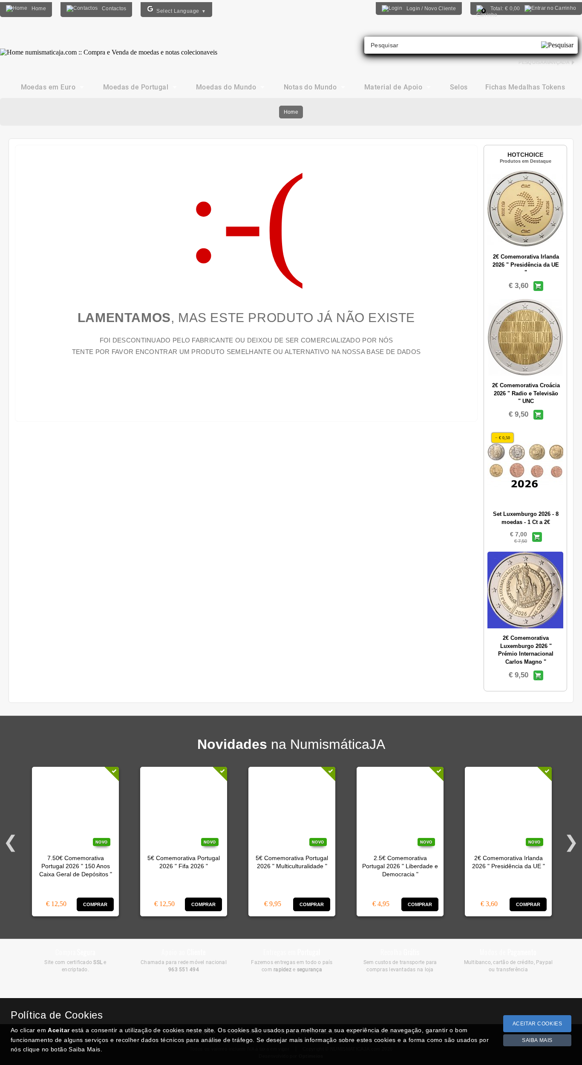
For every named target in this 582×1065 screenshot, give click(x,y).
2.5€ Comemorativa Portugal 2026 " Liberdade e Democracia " (400, 866)
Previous (10, 840)
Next (571, 840)
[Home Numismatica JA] (108, 46)
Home (291, 112)
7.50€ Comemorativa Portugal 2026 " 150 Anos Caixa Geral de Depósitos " (75, 866)
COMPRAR (95, 904)
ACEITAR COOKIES (537, 1023)
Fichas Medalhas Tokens (525, 87)
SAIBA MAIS (537, 1040)
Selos (459, 87)
